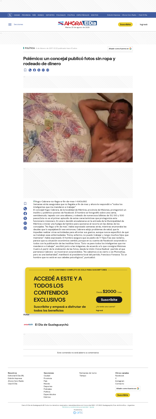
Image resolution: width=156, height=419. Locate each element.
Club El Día (143, 15)
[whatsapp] (30, 70)
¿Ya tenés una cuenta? (105, 308)
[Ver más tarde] (25, 70)
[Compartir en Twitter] (38, 70)
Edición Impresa (113, 15)
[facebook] (34, 70)
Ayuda (92, 407)
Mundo (41, 15)
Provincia (26, 15)
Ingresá (143, 24)
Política (71, 15)
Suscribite (125, 24)
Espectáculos (83, 15)
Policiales (61, 15)
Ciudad (17, 15)
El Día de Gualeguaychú (51, 324)
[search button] (10, 15)
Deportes (50, 15)
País (34, 15)
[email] (43, 70)
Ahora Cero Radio (129, 15)
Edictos (94, 15)
